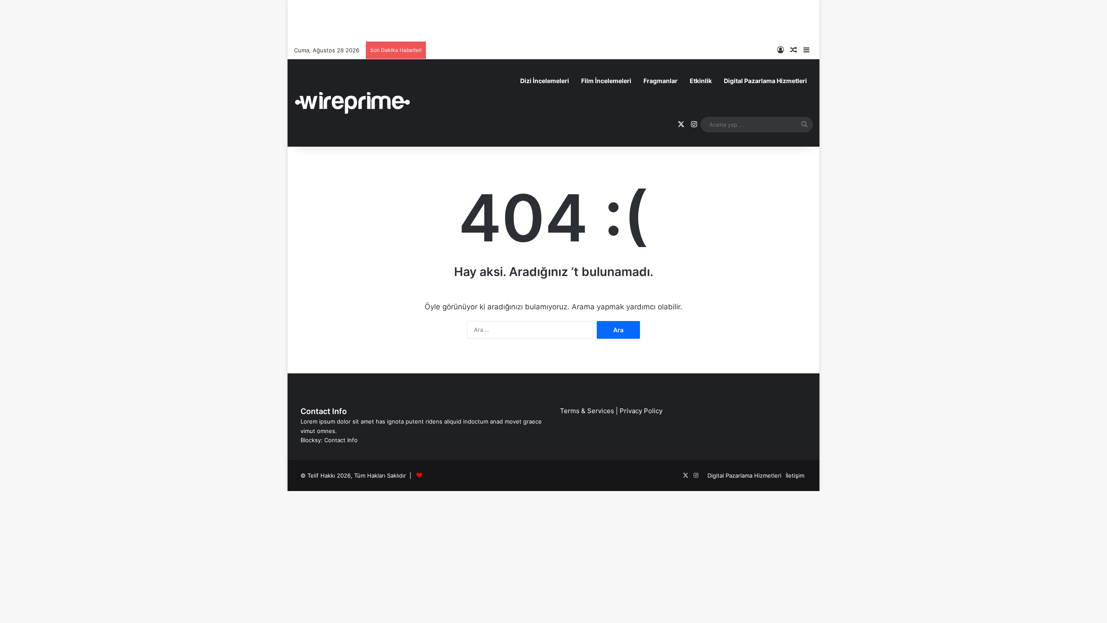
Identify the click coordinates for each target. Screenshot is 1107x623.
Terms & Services (587, 411)
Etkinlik (701, 80)
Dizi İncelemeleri (544, 80)
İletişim (795, 475)
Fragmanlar (660, 80)
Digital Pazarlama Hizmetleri (765, 80)
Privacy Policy (641, 411)
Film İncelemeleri (606, 80)
